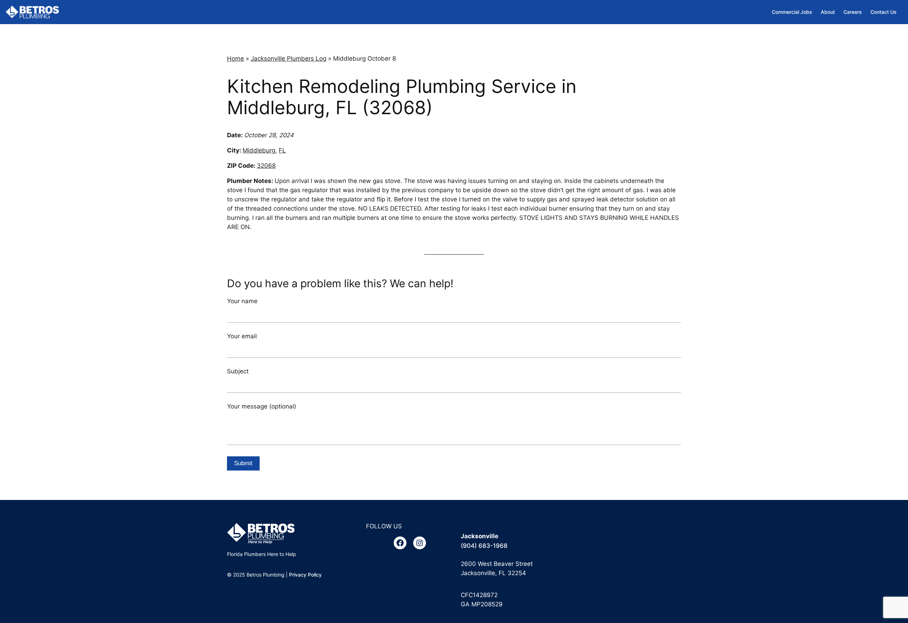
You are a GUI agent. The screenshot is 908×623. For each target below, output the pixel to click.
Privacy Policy (305, 575)
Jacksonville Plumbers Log (288, 58)
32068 (266, 165)
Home (235, 58)
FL (282, 150)
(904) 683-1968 (484, 545)
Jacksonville (479, 536)
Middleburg (259, 150)
